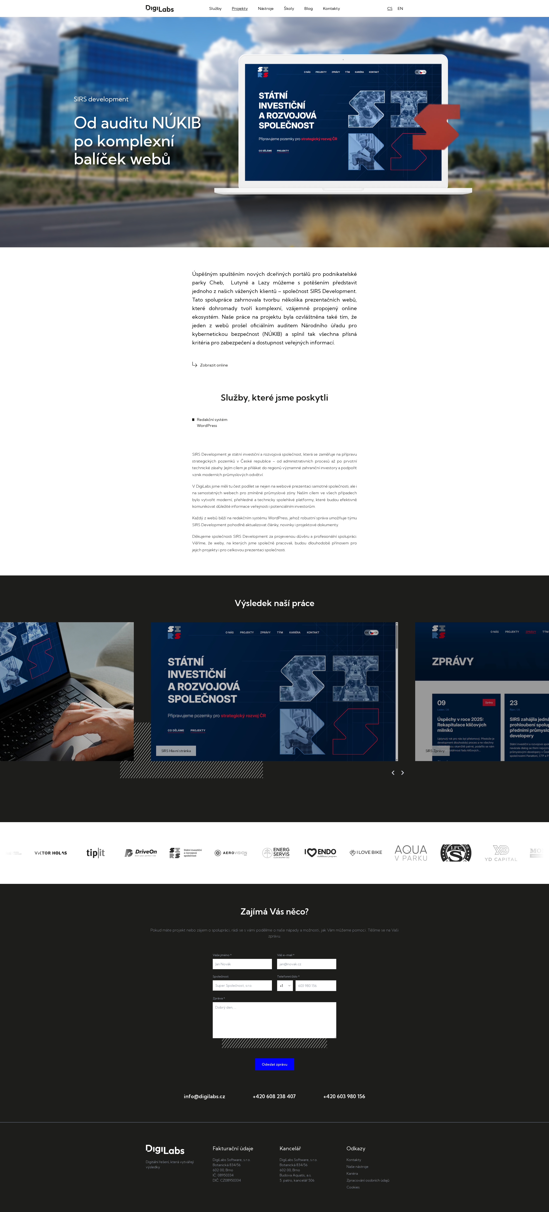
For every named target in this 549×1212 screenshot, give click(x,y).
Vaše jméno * (222, 955)
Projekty (240, 8)
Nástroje (266, 8)
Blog (308, 8)
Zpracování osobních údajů (368, 1180)
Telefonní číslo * (288, 976)
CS (389, 8)
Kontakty (331, 8)
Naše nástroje (357, 1166)
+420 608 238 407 (274, 1096)
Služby (215, 8)
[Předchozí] (393, 773)
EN (400, 8)
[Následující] (402, 773)
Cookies (353, 1187)
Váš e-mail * (285, 955)
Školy (289, 8)
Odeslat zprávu (274, 1064)
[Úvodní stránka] (160, 8)
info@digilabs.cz (204, 1096)
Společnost (221, 976)
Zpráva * (219, 998)
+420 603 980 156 (344, 1096)
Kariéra (352, 1173)
